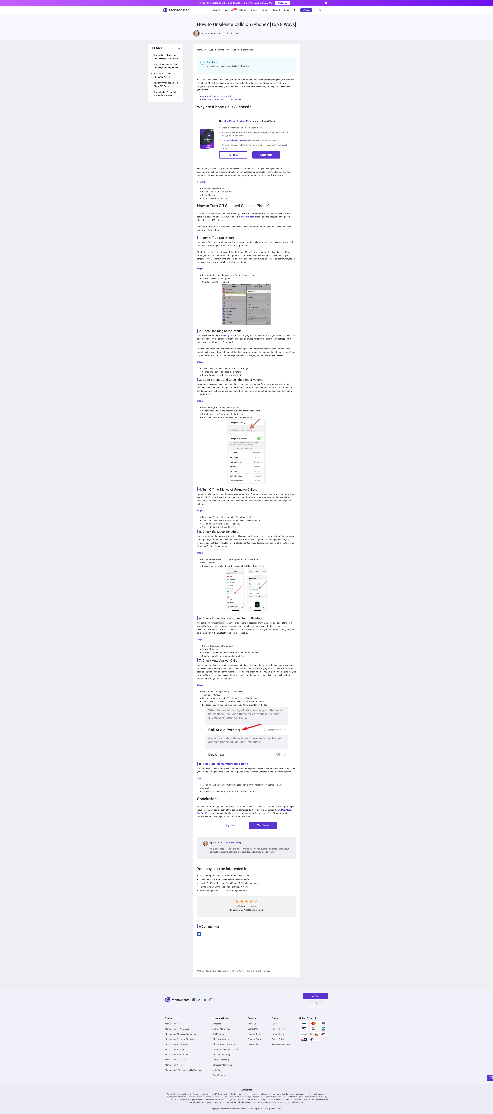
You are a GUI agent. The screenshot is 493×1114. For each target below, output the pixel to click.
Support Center (255, 1034)
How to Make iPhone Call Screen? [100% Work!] (164, 94)
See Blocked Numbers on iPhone (225, 764)
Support (276, 10)
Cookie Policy (278, 1039)
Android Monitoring (221, 1029)
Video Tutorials (219, 1075)
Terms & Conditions (281, 1044)
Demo (254, 10)
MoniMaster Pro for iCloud (177, 1054)
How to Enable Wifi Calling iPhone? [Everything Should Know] (165, 66)
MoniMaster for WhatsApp (177, 1029)
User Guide (253, 1044)
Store (308, 10)
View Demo (263, 825)
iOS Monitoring (234, 842)
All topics (216, 1023)
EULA (274, 1023)
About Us (252, 1023)
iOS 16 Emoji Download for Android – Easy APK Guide (224, 875)
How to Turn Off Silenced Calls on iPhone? (221, 99)
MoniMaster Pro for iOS (236, 121)
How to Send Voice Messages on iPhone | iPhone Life (224, 879)
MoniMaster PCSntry (174, 1049)
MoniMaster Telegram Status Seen (181, 1039)
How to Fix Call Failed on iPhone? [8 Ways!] (164, 75)
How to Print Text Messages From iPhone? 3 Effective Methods (229, 883)
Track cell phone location (233, 140)
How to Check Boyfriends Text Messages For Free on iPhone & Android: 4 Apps (165, 57)
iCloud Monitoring (220, 1059)
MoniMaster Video (173, 1064)
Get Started (282, 3)
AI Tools (216, 1070)
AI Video (229, 10)
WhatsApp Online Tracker (224, 1044)
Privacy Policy (278, 1029)
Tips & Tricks (211, 971)
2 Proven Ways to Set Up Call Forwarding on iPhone (223, 890)
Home (201, 971)
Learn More (266, 155)
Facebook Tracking (221, 1054)
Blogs (286, 10)
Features (242, 10)
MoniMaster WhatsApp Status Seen (181, 1034)
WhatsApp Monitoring (222, 1039)
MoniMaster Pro (172, 1023)
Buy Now (233, 155)
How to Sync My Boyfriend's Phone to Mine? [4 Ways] (224, 886)
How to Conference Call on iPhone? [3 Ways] (165, 84)
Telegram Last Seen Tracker (225, 1049)
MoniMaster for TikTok (175, 1059)
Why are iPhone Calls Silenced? (216, 96)
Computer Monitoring (222, 1064)
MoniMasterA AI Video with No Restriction (184, 1070)
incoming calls (227, 335)
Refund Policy (278, 1034)
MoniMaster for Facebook (177, 1044)
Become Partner (255, 1039)
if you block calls (246, 216)
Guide (264, 10)
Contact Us (253, 1029)
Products (216, 10)
